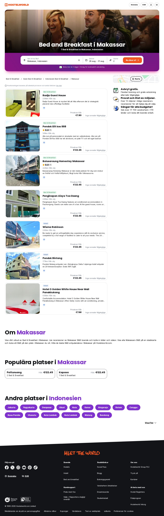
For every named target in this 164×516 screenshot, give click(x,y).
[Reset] (79, 60)
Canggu (133, 407)
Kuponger (64, 511)
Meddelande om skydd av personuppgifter (22, 511)
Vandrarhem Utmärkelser (107, 486)
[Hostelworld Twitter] (12, 467)
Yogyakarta (28, 407)
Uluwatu (32, 415)
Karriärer (134, 479)
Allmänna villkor (50, 511)
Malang (88, 415)
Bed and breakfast (71, 479)
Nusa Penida (14, 415)
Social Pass (101, 467)
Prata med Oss (70, 492)
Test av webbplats (92, 511)
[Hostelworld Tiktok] (35, 467)
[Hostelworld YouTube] (24, 467)
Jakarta (11, 407)
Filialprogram (136, 498)
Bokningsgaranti (103, 479)
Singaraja (103, 407)
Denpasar (47, 407)
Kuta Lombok (50, 415)
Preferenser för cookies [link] (124, 511)
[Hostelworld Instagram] (18, 467)
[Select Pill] (151, 4)
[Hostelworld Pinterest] (30, 467)
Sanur (88, 407)
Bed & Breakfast (50, 92)
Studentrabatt (102, 498)
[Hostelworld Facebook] (7, 467)
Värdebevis (76, 511)
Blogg (99, 473)
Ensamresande (103, 492)
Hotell (46, 223)
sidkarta (107, 511)
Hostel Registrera (138, 492)
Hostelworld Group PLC (140, 467)
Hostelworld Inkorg (138, 504)
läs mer (59, 85)
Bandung (104, 415)
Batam (118, 407)
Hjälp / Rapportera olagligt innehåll (74, 498)
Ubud (62, 407)
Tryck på (134, 473)
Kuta (74, 407)
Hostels (67, 467)
